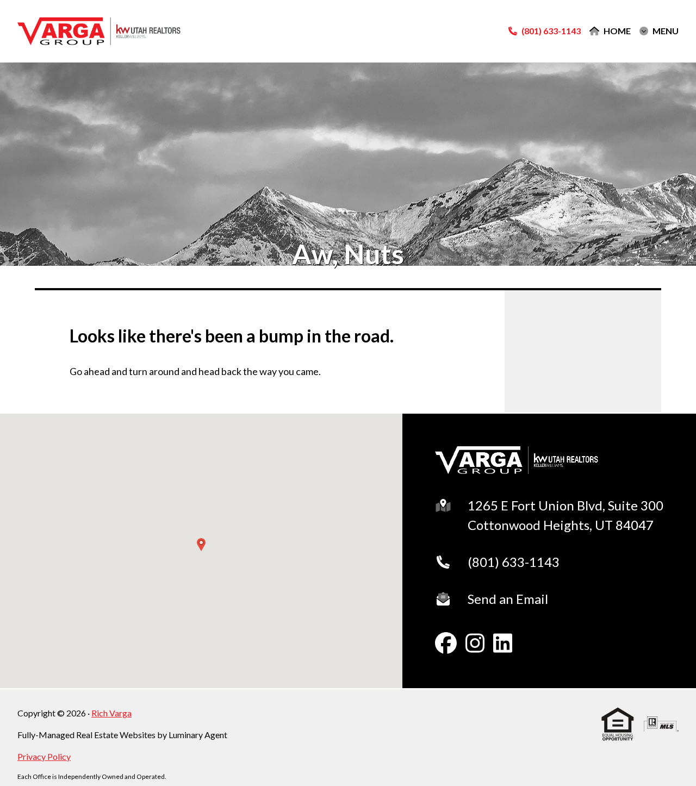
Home (617, 31)
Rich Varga (111, 713)
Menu (665, 31)
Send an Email (508, 599)
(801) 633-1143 (514, 562)
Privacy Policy (44, 756)
